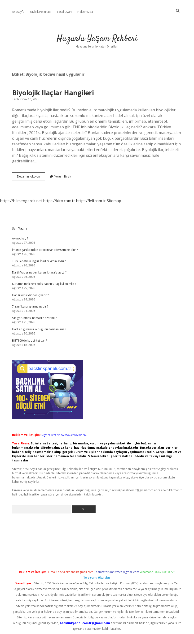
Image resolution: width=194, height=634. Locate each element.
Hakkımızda (85, 12)
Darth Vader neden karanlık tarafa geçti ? (39, 272)
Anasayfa (18, 12)
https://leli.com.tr (91, 200)
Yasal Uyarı (64, 12)
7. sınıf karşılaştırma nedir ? (30, 306)
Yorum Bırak (62, 176)
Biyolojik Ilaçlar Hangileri (53, 92)
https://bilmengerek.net (21, 200)
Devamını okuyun (31, 177)
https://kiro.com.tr (59, 200)
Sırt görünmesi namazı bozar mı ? (34, 318)
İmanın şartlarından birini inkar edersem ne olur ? (45, 250)
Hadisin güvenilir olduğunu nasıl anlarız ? (39, 329)
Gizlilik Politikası (40, 12)
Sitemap (114, 200)
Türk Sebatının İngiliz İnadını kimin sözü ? (39, 261)
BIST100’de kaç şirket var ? (29, 341)
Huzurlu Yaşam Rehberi (97, 38)
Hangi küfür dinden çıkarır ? (30, 295)
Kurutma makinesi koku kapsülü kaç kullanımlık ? (44, 284)
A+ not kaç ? (20, 238)
